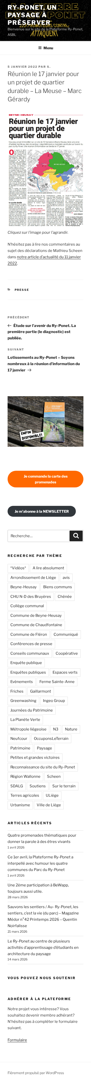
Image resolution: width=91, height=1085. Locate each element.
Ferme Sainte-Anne (57, 681)
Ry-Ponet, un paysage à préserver (32, 15)
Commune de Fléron (28, 634)
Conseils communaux (29, 653)
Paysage (44, 748)
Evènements (21, 681)
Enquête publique (26, 663)
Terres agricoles (24, 795)
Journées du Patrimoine (31, 710)
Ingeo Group (54, 700)
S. (49, 66)
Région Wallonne (25, 776)
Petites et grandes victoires (35, 757)
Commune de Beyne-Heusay (36, 615)
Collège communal (27, 606)
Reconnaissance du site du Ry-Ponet (42, 767)
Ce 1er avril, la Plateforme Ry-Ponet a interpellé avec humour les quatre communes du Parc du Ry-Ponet (40, 863)
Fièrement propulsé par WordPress (36, 1073)
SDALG (16, 786)
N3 (55, 729)
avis (66, 577)
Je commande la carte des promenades (45, 479)
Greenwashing (23, 700)
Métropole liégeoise (28, 729)
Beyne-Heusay (23, 587)
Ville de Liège (49, 805)
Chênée (65, 596)
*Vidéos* (18, 568)
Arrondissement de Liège (33, 577)
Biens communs (57, 587)
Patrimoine (20, 748)
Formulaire (17, 1040)
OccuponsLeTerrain (51, 738)
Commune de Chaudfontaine (36, 625)
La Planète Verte (25, 719)
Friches (17, 691)
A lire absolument (48, 568)
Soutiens (38, 786)
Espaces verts (65, 672)
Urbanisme (20, 805)
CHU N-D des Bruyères (30, 596)
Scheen (54, 776)
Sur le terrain (64, 786)
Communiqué (66, 634)
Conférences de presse (31, 644)
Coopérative (67, 653)
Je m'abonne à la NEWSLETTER (42, 511)
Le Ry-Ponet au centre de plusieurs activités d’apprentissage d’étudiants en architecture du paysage (43, 947)
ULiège (52, 795)
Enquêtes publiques (28, 672)
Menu (48, 48)
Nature (71, 729)
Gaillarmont (40, 691)
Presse (22, 290)
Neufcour (18, 738)
